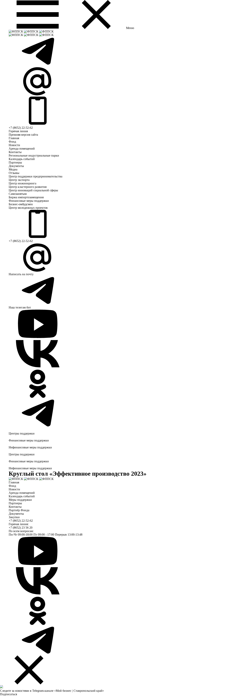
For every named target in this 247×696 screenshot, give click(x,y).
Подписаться (8, 694)
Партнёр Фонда (19, 510)
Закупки (14, 517)
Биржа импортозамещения (26, 197)
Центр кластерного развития (28, 186)
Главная (14, 138)
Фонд (12, 141)
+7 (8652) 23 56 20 (20, 527)
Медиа (13, 169)
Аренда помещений (22, 148)
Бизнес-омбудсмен (21, 204)
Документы (16, 166)
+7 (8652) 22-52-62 (21, 127)
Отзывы (14, 173)
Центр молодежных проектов (28, 207)
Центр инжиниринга (22, 183)
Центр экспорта (19, 179)
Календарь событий (22, 159)
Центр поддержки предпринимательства (35, 176)
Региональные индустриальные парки (34, 155)
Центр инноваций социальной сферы (33, 190)
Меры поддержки (20, 499)
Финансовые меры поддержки (29, 200)
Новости (14, 145)
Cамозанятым (18, 193)
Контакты (15, 152)
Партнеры (15, 162)
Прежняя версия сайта (23, 134)
